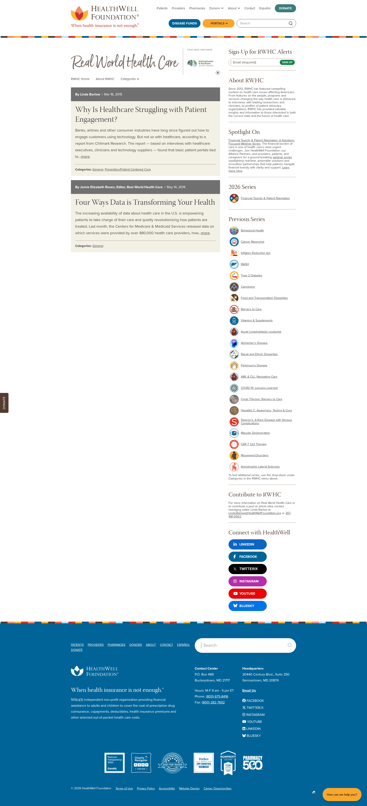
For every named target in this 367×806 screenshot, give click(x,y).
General (97, 169)
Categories (129, 79)
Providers (178, 8)
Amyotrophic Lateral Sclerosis (260, 466)
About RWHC (105, 79)
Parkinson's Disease (254, 365)
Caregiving (248, 287)
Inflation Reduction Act (255, 253)
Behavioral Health (252, 230)
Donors (214, 8)
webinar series (282, 157)
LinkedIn (246, 544)
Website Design (189, 788)
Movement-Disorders (254, 455)
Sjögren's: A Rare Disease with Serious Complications (266, 421)
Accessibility (167, 788)
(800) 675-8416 (217, 696)
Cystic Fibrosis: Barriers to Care (261, 399)
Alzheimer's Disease (254, 343)
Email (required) (244, 62)
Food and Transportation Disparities (264, 298)
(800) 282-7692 (213, 702)
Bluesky (246, 606)
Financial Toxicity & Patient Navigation (265, 198)
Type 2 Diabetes (251, 275)
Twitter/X (248, 569)
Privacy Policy (146, 788)
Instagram (249, 581)
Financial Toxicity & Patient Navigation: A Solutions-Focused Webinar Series (262, 142)
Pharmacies (197, 8)
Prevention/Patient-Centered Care (128, 169)
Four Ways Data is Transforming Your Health (145, 203)
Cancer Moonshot (252, 242)
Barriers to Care (251, 309)
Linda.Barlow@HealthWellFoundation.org (255, 513)
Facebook (248, 557)
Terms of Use (124, 788)
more (85, 156)
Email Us (249, 690)
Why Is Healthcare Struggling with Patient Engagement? (141, 115)
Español (265, 8)
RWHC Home (80, 79)
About (232, 8)
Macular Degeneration (255, 433)
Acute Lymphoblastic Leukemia (261, 332)
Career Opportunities (217, 788)
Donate (285, 8)
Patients (162, 8)
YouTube (247, 594)
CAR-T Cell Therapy (254, 444)
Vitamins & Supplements (257, 320)
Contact (249, 8)
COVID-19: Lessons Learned (259, 388)
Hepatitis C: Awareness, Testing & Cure (266, 410)
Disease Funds (184, 23)
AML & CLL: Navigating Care (259, 376)
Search (290, 645)
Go (291, 23)
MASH (245, 264)
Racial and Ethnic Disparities (259, 354)
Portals (217, 23)
